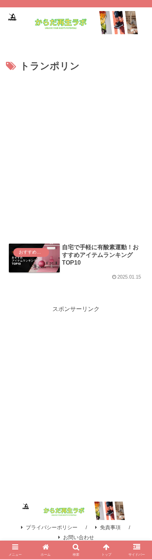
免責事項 (110, 527)
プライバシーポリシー (51, 527)
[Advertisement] (76, 154)
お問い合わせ (78, 537)
